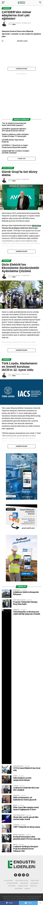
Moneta (27, 888)
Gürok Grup (36, 225)
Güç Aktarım (8, 880)
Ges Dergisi (18, 888)
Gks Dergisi (34, 883)
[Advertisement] (21, 96)
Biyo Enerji (12, 886)
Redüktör (33, 886)
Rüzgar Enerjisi (12, 883)
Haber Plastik (23, 886)
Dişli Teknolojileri (21, 880)
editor (14, 24)
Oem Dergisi (24, 883)
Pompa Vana (35, 880)
